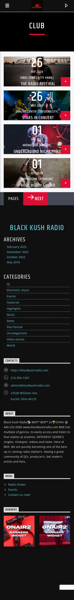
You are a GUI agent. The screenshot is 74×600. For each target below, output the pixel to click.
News (10, 321)
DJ (8, 284)
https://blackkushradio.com (29, 370)
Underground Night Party (38, 151)
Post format (15, 327)
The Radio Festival (38, 84)
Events (11, 296)
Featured (13, 302)
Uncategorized (17, 333)
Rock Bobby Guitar (38, 185)
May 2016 (13, 262)
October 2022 (16, 257)
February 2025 (17, 247)
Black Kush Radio (37, 228)
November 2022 (18, 252)
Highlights (14, 308)
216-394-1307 (20, 378)
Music (11, 315)
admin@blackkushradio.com (30, 385)
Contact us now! (19, 495)
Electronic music (18, 290)
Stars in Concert (38, 117)
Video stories (15, 339)
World (11, 345)
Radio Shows (17, 484)
